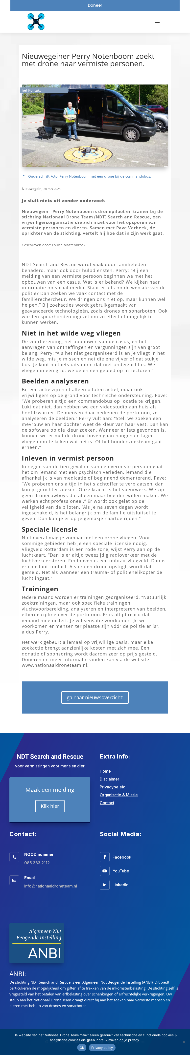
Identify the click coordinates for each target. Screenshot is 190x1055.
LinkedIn (120, 884)
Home (105, 771)
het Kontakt (31, 90)
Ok (82, 1048)
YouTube (121, 870)
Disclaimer (109, 779)
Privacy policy (102, 1048)
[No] (183, 1041)
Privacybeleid (112, 786)
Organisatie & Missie (119, 794)
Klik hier (50, 806)
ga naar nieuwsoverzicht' (95, 697)
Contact (107, 802)
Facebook (122, 857)
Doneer (95, 5)
